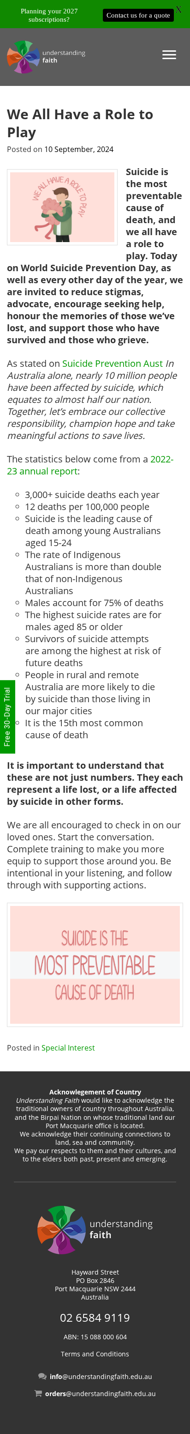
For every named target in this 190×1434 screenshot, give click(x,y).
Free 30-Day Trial (7, 717)
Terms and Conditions (95, 1353)
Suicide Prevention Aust (112, 363)
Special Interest (68, 1048)
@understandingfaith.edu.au (101, 1376)
